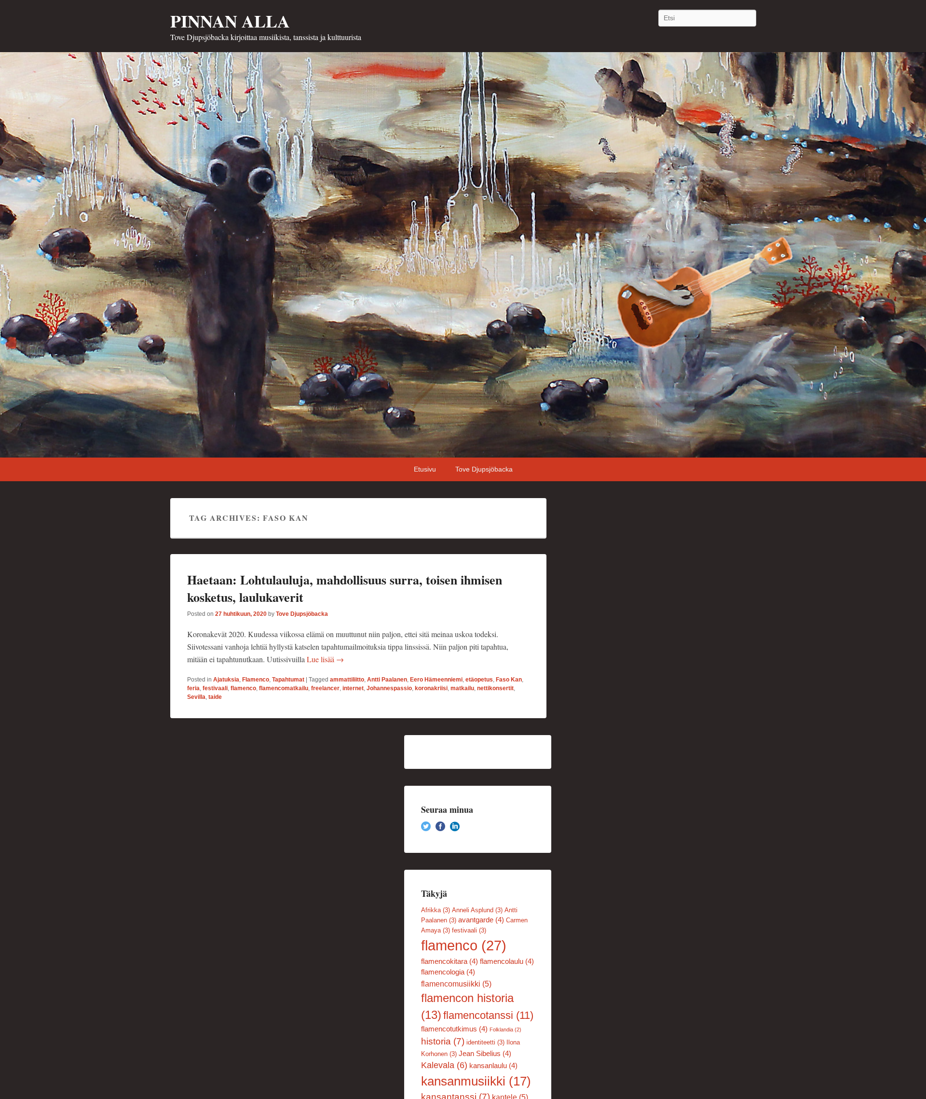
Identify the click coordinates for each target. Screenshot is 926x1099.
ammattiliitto (347, 679)
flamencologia (448, 972)
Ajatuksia (226, 679)
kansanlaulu (493, 1066)
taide (215, 697)
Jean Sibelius (485, 1053)
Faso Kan (509, 679)
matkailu (462, 688)
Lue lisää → (325, 659)
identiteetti (485, 1042)
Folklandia (505, 1029)
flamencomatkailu (283, 688)
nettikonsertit (495, 688)
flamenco (243, 688)
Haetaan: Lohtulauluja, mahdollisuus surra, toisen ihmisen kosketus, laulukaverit (344, 588)
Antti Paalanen (387, 679)
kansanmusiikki (476, 1081)
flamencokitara (449, 961)
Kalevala (444, 1065)
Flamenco (255, 679)
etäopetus (479, 679)
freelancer (325, 688)
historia (442, 1041)
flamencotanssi (488, 1015)
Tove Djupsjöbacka (484, 469)
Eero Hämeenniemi (436, 679)
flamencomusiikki (456, 983)
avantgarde (481, 920)
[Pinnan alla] (463, 255)
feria (193, 688)
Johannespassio (389, 688)
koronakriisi (431, 688)
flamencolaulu (507, 961)
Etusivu (425, 469)
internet (353, 688)
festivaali (215, 688)
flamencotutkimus (454, 1029)
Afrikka (435, 910)
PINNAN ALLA (230, 20)
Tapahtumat (288, 679)
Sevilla (196, 697)
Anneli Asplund (477, 910)
